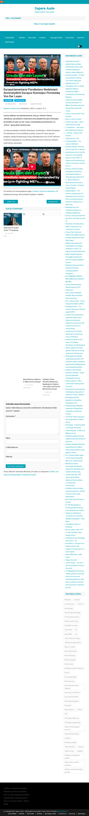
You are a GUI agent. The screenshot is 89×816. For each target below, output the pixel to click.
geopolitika (68, 634)
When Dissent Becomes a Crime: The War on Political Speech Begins (75, 185)
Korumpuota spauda (72, 701)
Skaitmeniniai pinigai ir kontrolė (72, 728)
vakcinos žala (69, 751)
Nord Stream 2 (70, 710)
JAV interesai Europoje (72, 638)
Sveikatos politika (71, 742)
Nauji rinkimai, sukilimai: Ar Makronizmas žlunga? (32, 380)
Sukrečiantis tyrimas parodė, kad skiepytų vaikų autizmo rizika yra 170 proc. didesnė (75, 392)
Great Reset (70, 38)
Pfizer (80, 710)
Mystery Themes (62, 811)
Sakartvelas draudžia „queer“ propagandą (11, 229)
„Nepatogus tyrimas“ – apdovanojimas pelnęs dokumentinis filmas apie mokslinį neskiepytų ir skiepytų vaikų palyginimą (74, 66)
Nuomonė (80, 38)
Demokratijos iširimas (72, 617)
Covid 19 (80, 604)
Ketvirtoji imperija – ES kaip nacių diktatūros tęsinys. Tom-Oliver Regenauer (75, 77)
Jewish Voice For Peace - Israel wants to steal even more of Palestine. (74, 334)
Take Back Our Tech (72, 138)
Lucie (5, 236)
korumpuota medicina (72, 692)
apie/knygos (9, 42)
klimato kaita (69, 664)
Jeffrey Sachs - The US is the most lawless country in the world (75, 565)
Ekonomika (32, 38)
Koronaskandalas (70, 677)
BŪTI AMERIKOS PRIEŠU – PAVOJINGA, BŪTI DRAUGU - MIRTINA (75, 279)
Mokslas (22, 38)
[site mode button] (80, 46)
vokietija (80, 751)
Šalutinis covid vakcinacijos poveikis (74, 771)
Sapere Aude (44, 8)
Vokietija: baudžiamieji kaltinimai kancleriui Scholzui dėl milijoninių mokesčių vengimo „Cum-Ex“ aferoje (54, 202)
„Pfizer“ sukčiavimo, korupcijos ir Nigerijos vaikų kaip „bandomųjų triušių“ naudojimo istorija (12, 202)
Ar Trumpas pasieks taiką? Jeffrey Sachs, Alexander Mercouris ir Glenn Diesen (75, 458)
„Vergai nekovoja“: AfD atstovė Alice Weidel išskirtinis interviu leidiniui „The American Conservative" (74, 480)
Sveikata (42, 38)
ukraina (80, 747)
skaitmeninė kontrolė (72, 734)
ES (76, 630)
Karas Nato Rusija (71, 651)
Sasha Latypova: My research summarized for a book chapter (75, 548)
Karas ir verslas (70, 647)
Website (9, 457)
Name (8, 438)
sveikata (67, 738)
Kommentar (11, 416)
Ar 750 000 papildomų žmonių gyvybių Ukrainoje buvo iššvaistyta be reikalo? (75, 507)
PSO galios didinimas (72, 718)
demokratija (69, 608)
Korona (67, 672)
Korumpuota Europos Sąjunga (72, 687)
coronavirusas (69, 604)
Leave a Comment (36, 104)
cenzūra (77, 600)
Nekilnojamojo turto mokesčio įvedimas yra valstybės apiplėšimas (73, 210)
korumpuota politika (71, 697)
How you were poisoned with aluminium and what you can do (75, 218)
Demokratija (8, 100)
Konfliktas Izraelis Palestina (74, 668)
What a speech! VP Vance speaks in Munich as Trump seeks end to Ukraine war (75, 350)
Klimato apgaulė (70, 660)
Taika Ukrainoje (70, 747)
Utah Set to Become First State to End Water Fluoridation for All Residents (75, 342)
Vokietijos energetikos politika (72, 756)
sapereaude (23, 104)
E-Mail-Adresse (12, 447)
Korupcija (68, 705)
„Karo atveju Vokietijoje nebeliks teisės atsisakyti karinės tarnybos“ (74, 295)
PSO (66, 714)
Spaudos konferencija (12, 108)
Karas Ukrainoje (70, 655)
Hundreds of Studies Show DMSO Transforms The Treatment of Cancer (75, 226)
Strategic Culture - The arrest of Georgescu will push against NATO (75, 309)
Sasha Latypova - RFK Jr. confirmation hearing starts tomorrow (75, 383)
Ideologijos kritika (56, 38)
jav (76, 634)
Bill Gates (68, 600)
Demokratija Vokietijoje (72, 613)
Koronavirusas (20, 100)
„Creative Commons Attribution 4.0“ (45, 191)
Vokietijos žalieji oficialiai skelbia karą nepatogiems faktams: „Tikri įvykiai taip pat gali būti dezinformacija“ (51, 384)
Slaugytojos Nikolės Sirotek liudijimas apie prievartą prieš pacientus (75, 438)
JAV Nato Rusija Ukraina (73, 643)
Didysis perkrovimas (71, 621)
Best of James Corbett (73, 119)
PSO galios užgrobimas (72, 722)
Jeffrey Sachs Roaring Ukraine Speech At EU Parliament (73, 287)
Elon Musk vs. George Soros (75, 543)
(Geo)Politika (9, 38)
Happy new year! (71, 560)
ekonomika (68, 630)
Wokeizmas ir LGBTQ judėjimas (72, 763)
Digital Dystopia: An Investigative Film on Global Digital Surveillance (75, 86)
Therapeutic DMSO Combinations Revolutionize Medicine (75, 94)
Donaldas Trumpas (71, 625)
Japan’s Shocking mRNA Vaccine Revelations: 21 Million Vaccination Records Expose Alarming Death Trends (75, 105)
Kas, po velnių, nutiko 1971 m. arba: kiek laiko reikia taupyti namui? (74, 532)
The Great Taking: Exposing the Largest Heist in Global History (75, 419)
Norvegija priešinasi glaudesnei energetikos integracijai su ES (74, 400)
